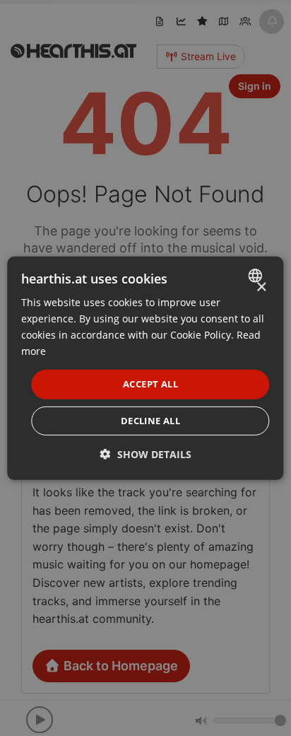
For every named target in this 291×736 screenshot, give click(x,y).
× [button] (261, 286)
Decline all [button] (150, 420)
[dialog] (145, 367)
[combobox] (257, 275)
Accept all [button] (150, 384)
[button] (145, 454)
